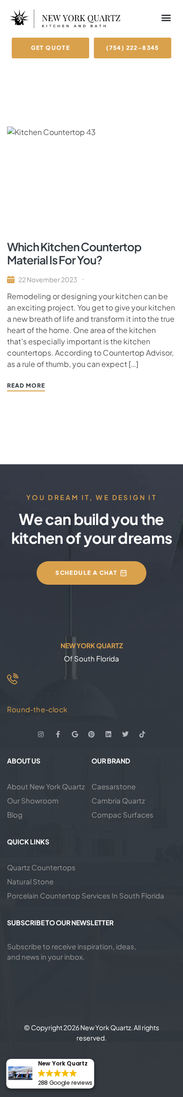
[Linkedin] (108, 734)
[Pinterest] (91, 734)
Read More (26, 385)
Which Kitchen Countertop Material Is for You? (74, 253)
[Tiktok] (142, 734)
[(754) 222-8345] (12, 678)
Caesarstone (114, 786)
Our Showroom (33, 800)
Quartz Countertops (41, 867)
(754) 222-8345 (49, 696)
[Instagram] (40, 734)
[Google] (74, 734)
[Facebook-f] (57, 734)
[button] (166, 17)
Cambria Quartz (118, 800)
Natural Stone (30, 881)
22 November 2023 (47, 279)
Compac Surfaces (122, 814)
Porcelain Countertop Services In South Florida (85, 895)
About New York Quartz (46, 786)
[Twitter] (125, 734)
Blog (15, 814)
